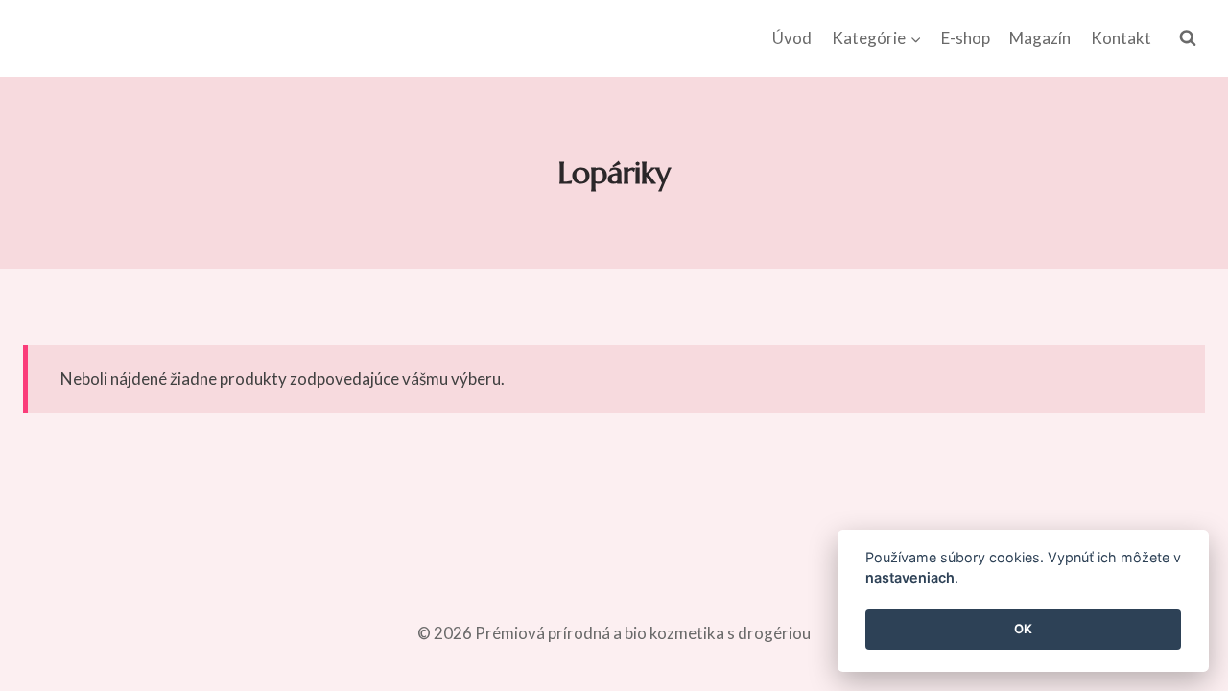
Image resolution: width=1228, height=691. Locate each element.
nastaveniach (910, 578)
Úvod (792, 38)
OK (1023, 629)
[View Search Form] (1187, 38)
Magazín (1040, 38)
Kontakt (1121, 38)
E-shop (965, 38)
